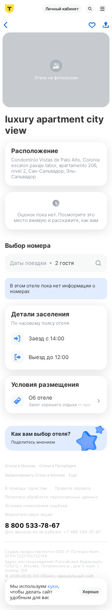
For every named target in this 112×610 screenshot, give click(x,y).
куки (53, 586)
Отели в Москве (20, 466)
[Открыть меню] (102, 8)
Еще (73, 475)
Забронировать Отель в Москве (35, 475)
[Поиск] (90, 8)
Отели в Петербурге (57, 466)
